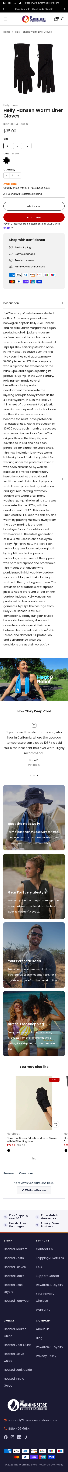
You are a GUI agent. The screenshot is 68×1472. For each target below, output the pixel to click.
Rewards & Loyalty (49, 1285)
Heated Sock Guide (18, 1370)
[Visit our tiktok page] (20, 3)
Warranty (43, 1310)
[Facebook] (6, 1437)
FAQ (39, 1267)
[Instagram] (12, 1437)
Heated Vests (14, 1258)
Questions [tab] (26, 1174)
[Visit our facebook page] (4, 3)
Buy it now (34, 217)
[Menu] (5, 19)
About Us (42, 1329)
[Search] (63, 19)
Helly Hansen (11, 105)
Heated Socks (14, 1276)
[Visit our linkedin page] (15, 3)
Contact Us (44, 1249)
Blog (39, 1338)
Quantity (9, 169)
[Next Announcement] (64, 9)
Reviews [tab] (9, 1174)
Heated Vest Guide (18, 1345)
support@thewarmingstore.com (42, 2)
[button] (30, 698)
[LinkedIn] (19, 1437)
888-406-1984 (19, 1428)
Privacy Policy (46, 1356)
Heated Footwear (17, 1301)
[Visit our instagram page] (9, 3)
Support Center (47, 1276)
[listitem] (34, 9)
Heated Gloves (15, 1267)
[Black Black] (6, 160)
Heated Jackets (15, 1249)
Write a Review (38, 1191)
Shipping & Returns (50, 1258)
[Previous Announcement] (3, 9)
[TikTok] (26, 1437)
